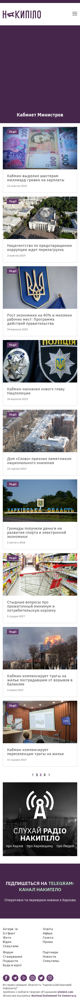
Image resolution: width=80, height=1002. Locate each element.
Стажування (12, 956)
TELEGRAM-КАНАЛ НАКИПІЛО (46, 886)
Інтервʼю (10, 929)
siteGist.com (65, 992)
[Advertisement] (40, 65)
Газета (48, 937)
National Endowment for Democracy (53, 995)
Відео (7, 942)
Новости (49, 956)
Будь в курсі (12, 965)
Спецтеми (10, 946)
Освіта (48, 929)
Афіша (47, 933)
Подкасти (10, 961)
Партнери (50, 952)
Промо (48, 942)
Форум (8, 952)
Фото (7, 937)
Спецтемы (51, 961)
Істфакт (9, 933)
